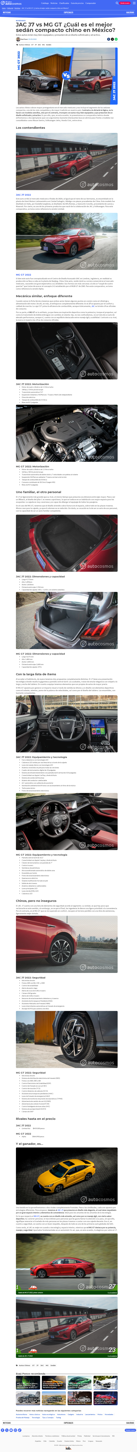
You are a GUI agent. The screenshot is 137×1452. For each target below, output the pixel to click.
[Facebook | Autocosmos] (2, 1430)
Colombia (52, 1441)
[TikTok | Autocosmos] (19, 1430)
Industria (79, 1414)
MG (43, 45)
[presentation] (67, 1262)
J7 (36, 45)
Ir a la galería (112, 1292)
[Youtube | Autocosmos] (11, 1430)
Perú (84, 1441)
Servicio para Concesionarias (101, 1436)
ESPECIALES (68, 12)
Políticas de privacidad (68, 1436)
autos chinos (24, 45)
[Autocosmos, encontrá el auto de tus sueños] (11, 3)
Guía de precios (77, 3)
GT (32, 45)
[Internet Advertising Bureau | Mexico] (68, 1448)
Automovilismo (21, 1414)
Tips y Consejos (48, 1417)
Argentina (38, 1441)
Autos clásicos (34, 1414)
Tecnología (36, 1417)
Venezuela (99, 1441)
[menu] (134, 3)
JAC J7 (60, 1210)
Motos (100, 1414)
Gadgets (71, 1414)
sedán (48, 45)
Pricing (79, 1436)
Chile (44, 1441)
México (78, 1441)
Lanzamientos (90, 1414)
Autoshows (61, 1414)
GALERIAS (130, 12)
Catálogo (45, 3)
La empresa (26, 1436)
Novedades (20, 20)
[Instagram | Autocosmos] (15, 1430)
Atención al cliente (37, 1436)
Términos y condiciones (52, 1436)
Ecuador (59, 1441)
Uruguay (90, 1441)
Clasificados (64, 3)
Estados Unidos (69, 1441)
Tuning (58, 1417)
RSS (113, 1436)
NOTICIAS (7, 12)
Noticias (54, 3)
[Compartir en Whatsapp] (116, 39)
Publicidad (87, 1436)
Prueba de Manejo (22, 1417)
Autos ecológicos (48, 1414)
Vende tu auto (124, 3)
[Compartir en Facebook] (108, 39)
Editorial (10, 8)
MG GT (36, 1216)
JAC (39, 45)
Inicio (4, 8)
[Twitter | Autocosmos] (7, 1430)
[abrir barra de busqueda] (117, 3)
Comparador (90, 3)
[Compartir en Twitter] (112, 39)
